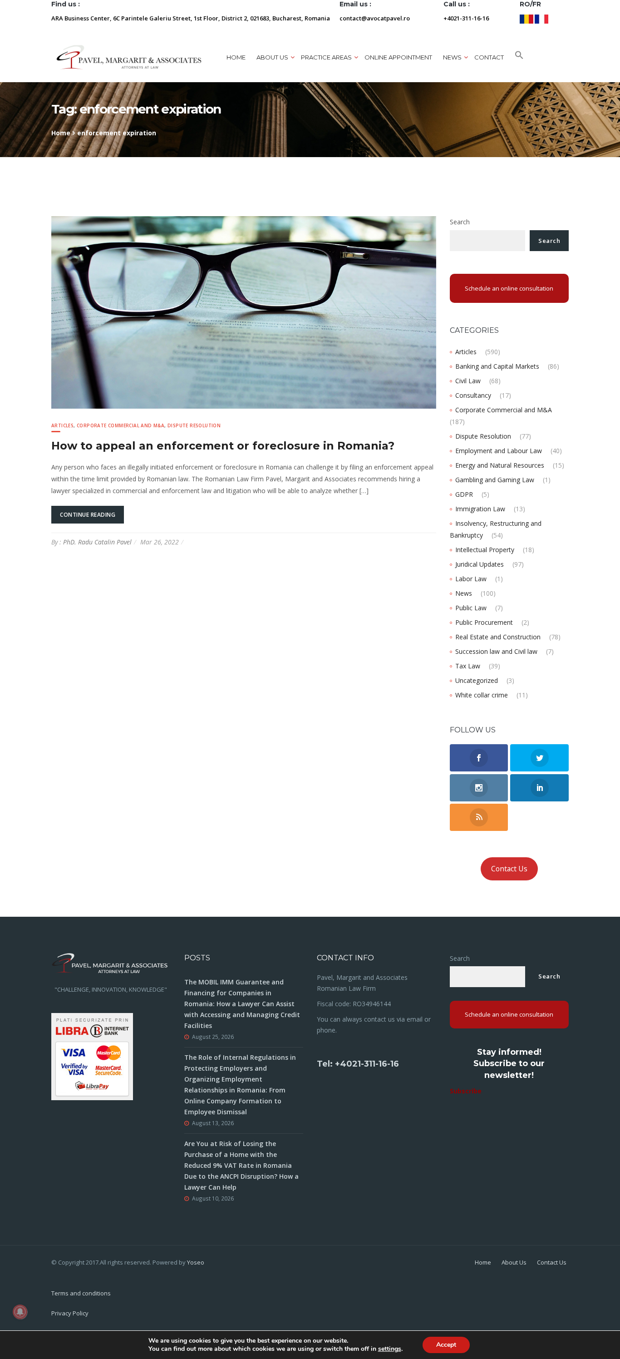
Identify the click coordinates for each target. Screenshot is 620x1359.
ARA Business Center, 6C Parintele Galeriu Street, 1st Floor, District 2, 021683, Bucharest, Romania (190, 18)
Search (460, 221)
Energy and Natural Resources (499, 465)
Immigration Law (480, 508)
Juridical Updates (479, 564)
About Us (514, 1262)
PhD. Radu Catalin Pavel (97, 542)
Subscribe (466, 1091)
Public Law (471, 607)
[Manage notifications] (20, 1312)
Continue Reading (87, 515)
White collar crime (481, 695)
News (463, 593)
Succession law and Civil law (496, 651)
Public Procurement (484, 622)
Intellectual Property (484, 549)
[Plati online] (92, 1055)
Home (236, 57)
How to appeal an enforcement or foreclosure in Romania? (222, 445)
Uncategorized (476, 680)
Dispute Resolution (194, 425)
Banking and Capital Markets (497, 366)
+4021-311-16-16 (466, 18)
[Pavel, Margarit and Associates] (129, 57)
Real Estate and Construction (498, 637)
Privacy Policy (70, 1313)
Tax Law (467, 666)
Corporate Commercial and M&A (120, 425)
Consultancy (473, 395)
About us (272, 57)
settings (389, 1349)
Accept (446, 1344)
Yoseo (195, 1262)
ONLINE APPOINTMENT (398, 57)
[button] (519, 57)
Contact (489, 57)
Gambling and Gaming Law (494, 479)
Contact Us (509, 869)
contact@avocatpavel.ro (375, 18)
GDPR (464, 494)
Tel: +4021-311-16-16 (358, 1064)
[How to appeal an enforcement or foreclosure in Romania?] (243, 311)
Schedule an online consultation (509, 288)
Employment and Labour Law (498, 450)
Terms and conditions (81, 1293)
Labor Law (471, 578)
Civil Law (468, 380)
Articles (62, 425)
